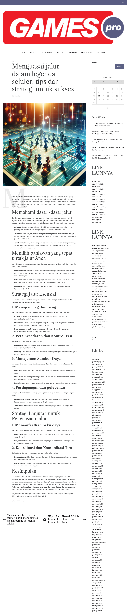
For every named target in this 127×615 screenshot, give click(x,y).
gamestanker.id (97, 588)
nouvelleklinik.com (98, 307)
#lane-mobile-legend (18, 501)
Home (24, 52)
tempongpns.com (98, 251)
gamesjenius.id (97, 395)
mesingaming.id (97, 606)
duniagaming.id (97, 372)
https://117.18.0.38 (98, 204)
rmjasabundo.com (98, 281)
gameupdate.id (97, 468)
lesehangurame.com (99, 246)
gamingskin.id (97, 494)
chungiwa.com (97, 289)
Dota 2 (33, 52)
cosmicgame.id (97, 479)
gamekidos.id (96, 590)
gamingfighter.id (97, 512)
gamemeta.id (96, 552)
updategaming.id (98, 448)
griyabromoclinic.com (99, 327)
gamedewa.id (96, 420)
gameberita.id (97, 471)
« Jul (107, 108)
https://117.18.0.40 (98, 214)
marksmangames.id (99, 542)
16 (122, 92)
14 (112, 92)
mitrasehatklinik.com (99, 296)
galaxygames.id (97, 458)
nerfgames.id (96, 527)
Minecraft (73, 52)
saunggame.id (97, 428)
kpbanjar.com (97, 299)
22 (117, 96)
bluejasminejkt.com (99, 271)
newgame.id (96, 476)
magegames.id (97, 534)
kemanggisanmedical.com (101, 302)
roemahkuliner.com (98, 253)
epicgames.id (96, 537)
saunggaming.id (97, 379)
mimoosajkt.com (98, 284)
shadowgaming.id (98, 382)
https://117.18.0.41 (98, 199)
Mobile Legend (87, 52)
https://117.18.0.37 (98, 209)
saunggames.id (97, 402)
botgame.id (96, 565)
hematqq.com (97, 217)
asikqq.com (96, 181)
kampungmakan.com (99, 261)
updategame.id (97, 481)
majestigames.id (98, 407)
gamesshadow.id (98, 385)
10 (94, 92)
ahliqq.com (96, 186)
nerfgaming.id (97, 507)
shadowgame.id (97, 430)
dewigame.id (96, 425)
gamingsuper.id (97, 608)
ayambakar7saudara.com (101, 248)
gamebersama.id (98, 410)
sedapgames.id (97, 405)
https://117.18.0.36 (98, 184)
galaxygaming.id (98, 440)
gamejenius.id (97, 423)
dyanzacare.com (97, 324)
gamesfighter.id (97, 517)
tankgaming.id (97, 585)
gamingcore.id (97, 598)
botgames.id (96, 529)
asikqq (94, 337)
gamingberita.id (97, 435)
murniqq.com (96, 220)
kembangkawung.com (100, 286)
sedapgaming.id (97, 390)
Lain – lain (60, 52)
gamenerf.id (96, 547)
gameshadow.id (97, 413)
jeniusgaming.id (97, 377)
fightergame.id (97, 570)
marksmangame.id (98, 580)
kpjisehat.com (97, 294)
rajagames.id (96, 415)
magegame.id (97, 575)
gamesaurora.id (97, 443)
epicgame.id (96, 573)
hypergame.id (96, 578)
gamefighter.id (97, 555)
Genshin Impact (46, 52)
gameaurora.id (97, 463)
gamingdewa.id (97, 367)
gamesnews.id (97, 456)
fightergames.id (97, 532)
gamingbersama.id (98, 369)
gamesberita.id (97, 453)
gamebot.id (96, 557)
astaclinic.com (97, 317)
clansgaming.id (97, 499)
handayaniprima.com (99, 258)
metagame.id (96, 567)
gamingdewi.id (97, 364)
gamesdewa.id (97, 392)
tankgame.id (96, 583)
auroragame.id (97, 473)
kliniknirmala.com (98, 304)
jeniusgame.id (97, 489)
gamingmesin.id (97, 593)
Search (94, 62)
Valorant (101, 52)
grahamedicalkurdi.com (100, 322)
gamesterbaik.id (97, 397)
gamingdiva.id (97, 603)
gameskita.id (96, 359)
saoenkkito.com (97, 256)
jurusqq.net (96, 192)
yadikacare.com (97, 314)
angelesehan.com (98, 268)
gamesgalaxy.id (97, 446)
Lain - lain (16, 62)
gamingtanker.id (97, 509)
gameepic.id (96, 562)
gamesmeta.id (97, 514)
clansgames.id (97, 524)
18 (99, 96)
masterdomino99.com (99, 207)
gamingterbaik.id (98, 374)
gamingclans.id (97, 496)
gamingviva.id (97, 611)
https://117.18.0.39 (98, 189)
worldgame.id (97, 486)
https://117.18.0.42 (98, 194)
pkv (93, 339)
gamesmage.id (97, 519)
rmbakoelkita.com (98, 266)
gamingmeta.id (97, 504)
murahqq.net (96, 197)
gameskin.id (96, 545)
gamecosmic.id (97, 466)
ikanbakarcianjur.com (99, 291)
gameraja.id (96, 418)
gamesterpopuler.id (98, 362)
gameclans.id (96, 550)
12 (103, 92)
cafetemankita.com (98, 279)
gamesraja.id (96, 387)
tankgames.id (97, 540)
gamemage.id (97, 560)
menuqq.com (96, 222)
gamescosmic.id (97, 451)
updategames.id (97, 461)
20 (108, 96)
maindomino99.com (99, 202)
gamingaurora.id (98, 433)
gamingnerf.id (97, 491)
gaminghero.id (97, 595)
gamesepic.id (96, 522)
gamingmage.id (97, 501)
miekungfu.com (97, 276)
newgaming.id (97, 438)
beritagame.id (97, 484)
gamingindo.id (97, 601)
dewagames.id (97, 400)
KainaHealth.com (98, 309)
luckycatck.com (97, 263)
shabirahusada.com (99, 312)
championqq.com (98, 212)
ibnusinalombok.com (99, 319)
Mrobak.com (96, 274)
